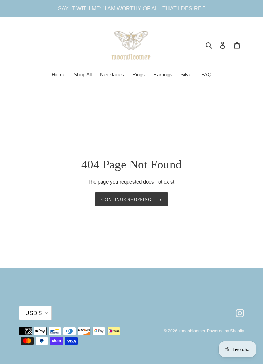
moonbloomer (192, 331)
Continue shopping (126, 199)
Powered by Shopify (225, 331)
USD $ (33, 313)
